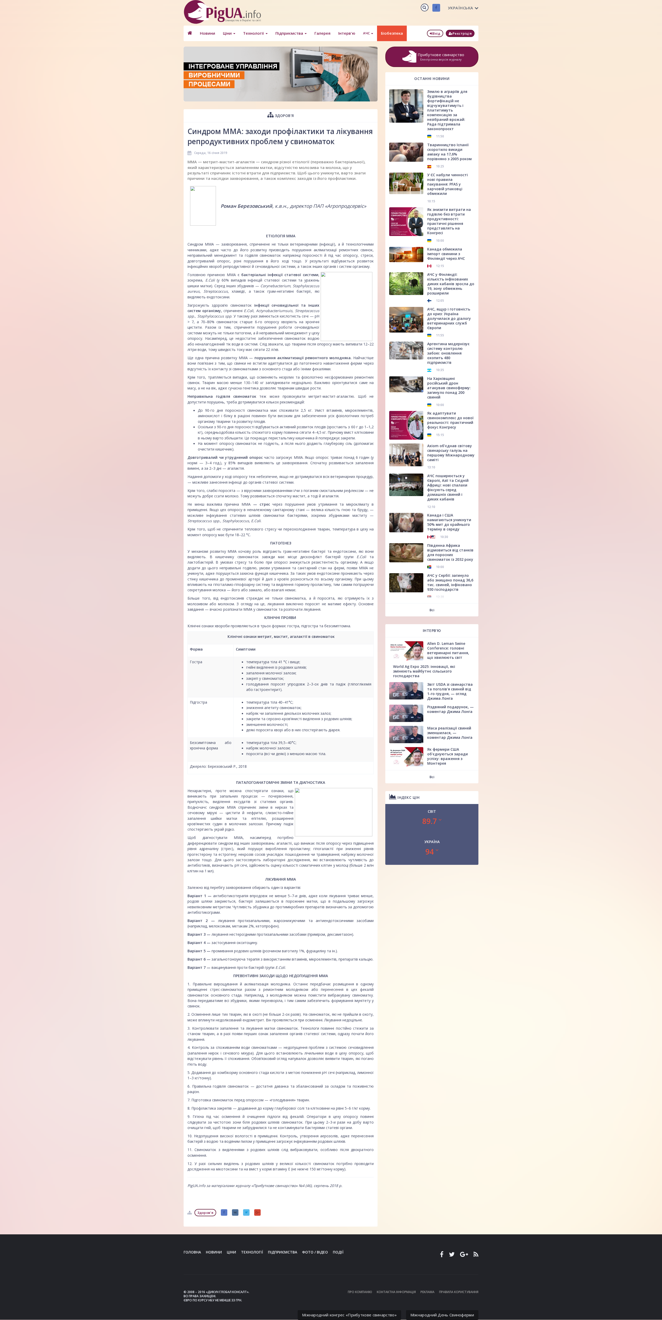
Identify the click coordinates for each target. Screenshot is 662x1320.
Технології (254, 33)
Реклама (427, 1292)
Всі (432, 610)
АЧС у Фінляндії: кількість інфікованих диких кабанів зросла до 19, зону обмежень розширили (450, 284)
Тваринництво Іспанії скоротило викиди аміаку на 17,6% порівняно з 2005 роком (449, 151)
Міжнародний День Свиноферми (442, 1314)
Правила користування (458, 1292)
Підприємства (289, 33)
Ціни (228, 33)
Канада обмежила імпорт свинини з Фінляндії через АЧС (446, 254)
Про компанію (360, 1292)
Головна (192, 1252)
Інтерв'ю (346, 33)
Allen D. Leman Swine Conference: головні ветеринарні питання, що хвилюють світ (448, 650)
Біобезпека (392, 33)
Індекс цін (408, 797)
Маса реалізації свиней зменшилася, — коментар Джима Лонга (449, 733)
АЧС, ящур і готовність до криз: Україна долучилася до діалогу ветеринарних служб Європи (449, 318)
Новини (207, 33)
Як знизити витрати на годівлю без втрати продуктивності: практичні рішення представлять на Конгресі (449, 221)
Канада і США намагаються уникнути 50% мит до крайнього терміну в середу (449, 522)
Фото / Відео (315, 1252)
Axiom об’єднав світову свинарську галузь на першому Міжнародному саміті (451, 452)
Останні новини (431, 78)
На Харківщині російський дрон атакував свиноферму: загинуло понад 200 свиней (449, 388)
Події (338, 1252)
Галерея (322, 33)
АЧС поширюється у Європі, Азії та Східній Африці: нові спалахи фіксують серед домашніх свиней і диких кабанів (448, 487)
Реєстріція (462, 33)
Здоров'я (284, 115)
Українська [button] (460, 7)
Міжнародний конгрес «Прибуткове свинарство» (349, 1314)
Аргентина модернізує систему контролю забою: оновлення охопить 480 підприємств (448, 353)
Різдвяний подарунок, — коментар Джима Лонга (450, 709)
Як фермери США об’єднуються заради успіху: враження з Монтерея (447, 756)
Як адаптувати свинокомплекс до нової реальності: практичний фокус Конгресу (450, 420)
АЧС (367, 33)
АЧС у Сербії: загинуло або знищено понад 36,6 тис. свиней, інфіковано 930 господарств (450, 582)
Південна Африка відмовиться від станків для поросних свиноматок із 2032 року (450, 552)
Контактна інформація (396, 1292)
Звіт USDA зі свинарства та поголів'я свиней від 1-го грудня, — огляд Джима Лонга (450, 691)
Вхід (436, 33)
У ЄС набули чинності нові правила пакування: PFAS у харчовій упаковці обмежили (447, 184)
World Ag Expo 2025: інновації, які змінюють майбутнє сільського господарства (424, 671)
